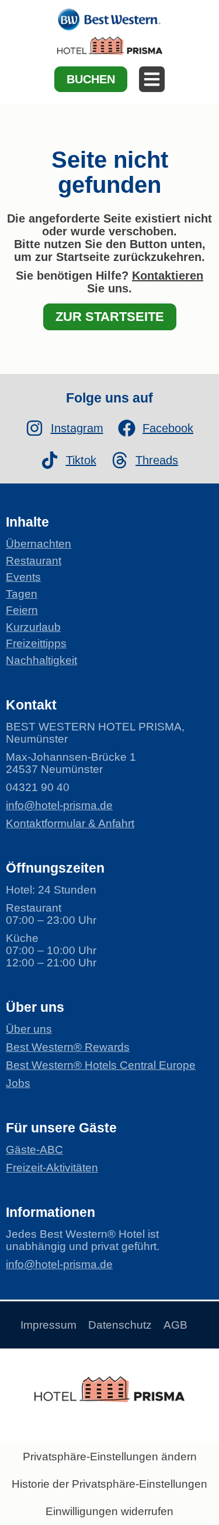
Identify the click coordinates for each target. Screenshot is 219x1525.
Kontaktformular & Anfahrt (70, 823)
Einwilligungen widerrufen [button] (109, 1511)
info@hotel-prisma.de (59, 805)
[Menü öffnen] (152, 79)
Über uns (29, 1029)
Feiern (22, 610)
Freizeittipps (36, 643)
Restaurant (33, 561)
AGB (175, 1325)
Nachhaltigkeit (41, 660)
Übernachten (38, 544)
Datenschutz (120, 1325)
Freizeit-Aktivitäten (52, 1168)
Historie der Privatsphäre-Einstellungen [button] (109, 1484)
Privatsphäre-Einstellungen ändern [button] (110, 1456)
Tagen (21, 594)
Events (23, 577)
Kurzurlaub (33, 627)
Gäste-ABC (34, 1149)
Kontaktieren (167, 275)
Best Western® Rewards (68, 1047)
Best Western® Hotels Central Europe (101, 1065)
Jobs (18, 1083)
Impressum (48, 1325)
